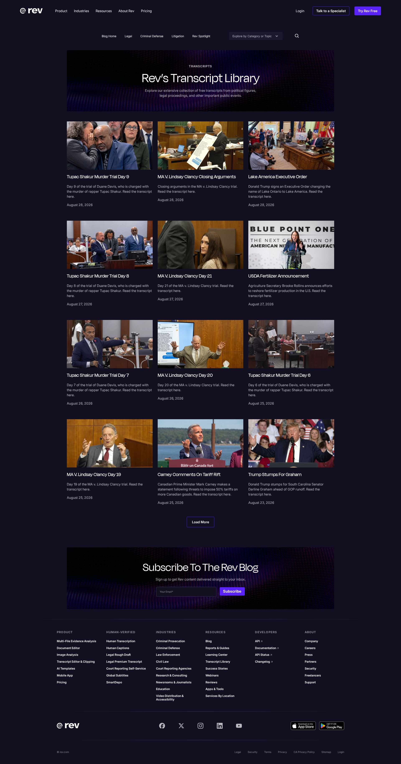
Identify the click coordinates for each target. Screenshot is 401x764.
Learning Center (216, 654)
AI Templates (66, 668)
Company (311, 641)
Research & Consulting (171, 675)
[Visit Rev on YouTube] (239, 726)
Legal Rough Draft (118, 654)
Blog (209, 641)
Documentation (267, 648)
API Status (263, 654)
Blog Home (109, 36)
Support (310, 682)
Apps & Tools (215, 689)
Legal (128, 36)
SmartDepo (114, 682)
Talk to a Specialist (331, 11)
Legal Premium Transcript (124, 661)
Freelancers (313, 675)
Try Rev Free (367, 11)
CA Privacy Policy (304, 752)
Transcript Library (218, 661)
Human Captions (117, 648)
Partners (310, 661)
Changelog (264, 661)
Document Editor (68, 648)
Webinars (212, 675)
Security (310, 668)
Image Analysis (67, 654)
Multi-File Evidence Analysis (76, 641)
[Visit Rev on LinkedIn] (220, 726)
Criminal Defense (151, 36)
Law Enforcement (168, 654)
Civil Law (162, 661)
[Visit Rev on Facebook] (162, 726)
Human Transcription (120, 641)
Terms (267, 752)
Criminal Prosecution (170, 641)
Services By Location (220, 696)
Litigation (178, 36)
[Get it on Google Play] (331, 726)
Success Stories (217, 668)
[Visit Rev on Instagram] (200, 726)
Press (309, 654)
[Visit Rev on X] (181, 726)
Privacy (282, 752)
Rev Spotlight (201, 36)
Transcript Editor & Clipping (76, 661)
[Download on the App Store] (303, 726)
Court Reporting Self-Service (126, 668)
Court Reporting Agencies (174, 668)
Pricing (62, 682)
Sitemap (326, 752)
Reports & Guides (217, 648)
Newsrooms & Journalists (174, 682)
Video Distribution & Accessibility (170, 697)
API (259, 641)
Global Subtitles (117, 675)
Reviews (211, 682)
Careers (310, 648)
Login (341, 752)
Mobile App (65, 675)
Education (163, 689)
